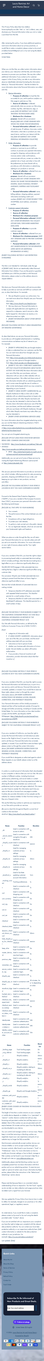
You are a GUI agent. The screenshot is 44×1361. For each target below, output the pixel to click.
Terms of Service (9, 1268)
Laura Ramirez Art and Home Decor (25, 1332)
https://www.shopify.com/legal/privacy (23, 303)
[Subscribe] (36, 1308)
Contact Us (7, 1280)
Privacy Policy (8, 1272)
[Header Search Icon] (33, 5)
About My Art (7, 1259)
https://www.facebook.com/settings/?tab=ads (26, 444)
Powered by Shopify (22, 1336)
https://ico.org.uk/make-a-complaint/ (20, 1237)
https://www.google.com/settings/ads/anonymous (19, 449)
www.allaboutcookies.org (24, 1158)
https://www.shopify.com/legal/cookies (21, 814)
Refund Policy (8, 1276)
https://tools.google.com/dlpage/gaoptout (24, 363)
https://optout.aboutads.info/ (13, 463)
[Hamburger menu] (4, 5)
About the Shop (8, 1264)
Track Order (7, 1284)
